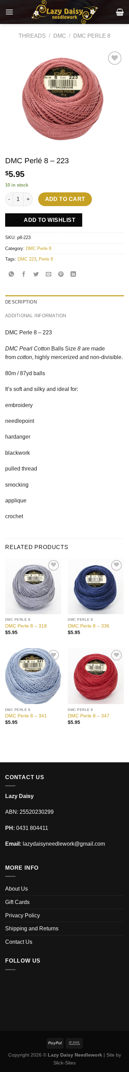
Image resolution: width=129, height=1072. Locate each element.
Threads (32, 36)
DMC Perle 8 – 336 (88, 626)
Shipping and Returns (31, 928)
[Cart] (120, 12)
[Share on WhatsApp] (11, 274)
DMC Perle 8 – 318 (26, 626)
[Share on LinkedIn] (73, 274)
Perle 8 (46, 259)
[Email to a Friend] (48, 274)
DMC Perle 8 (91, 36)
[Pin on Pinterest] (61, 274)
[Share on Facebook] (24, 274)
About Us (16, 889)
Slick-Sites (64, 1062)
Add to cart (65, 199)
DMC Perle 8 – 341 (26, 715)
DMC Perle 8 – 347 (88, 715)
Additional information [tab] (35, 315)
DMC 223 (27, 259)
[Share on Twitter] (36, 274)
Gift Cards (17, 902)
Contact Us (18, 942)
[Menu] (9, 11)
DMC (59, 36)
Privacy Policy (22, 915)
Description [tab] (21, 302)
